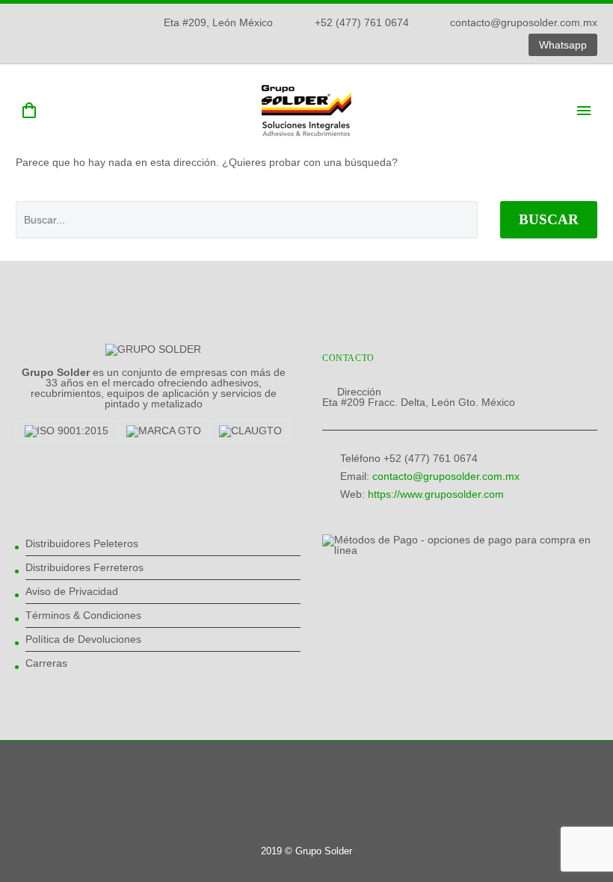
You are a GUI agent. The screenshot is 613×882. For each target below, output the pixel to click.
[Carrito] (29, 111)
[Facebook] (379, 45)
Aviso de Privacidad (71, 591)
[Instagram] (424, 45)
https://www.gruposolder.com (436, 494)
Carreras (46, 663)
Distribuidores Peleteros (81, 543)
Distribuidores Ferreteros (84, 567)
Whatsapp (563, 45)
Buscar (549, 219)
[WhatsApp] (469, 45)
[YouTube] (446, 45)
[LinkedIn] (401, 45)
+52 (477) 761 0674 (362, 22)
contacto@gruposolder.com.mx (523, 22)
